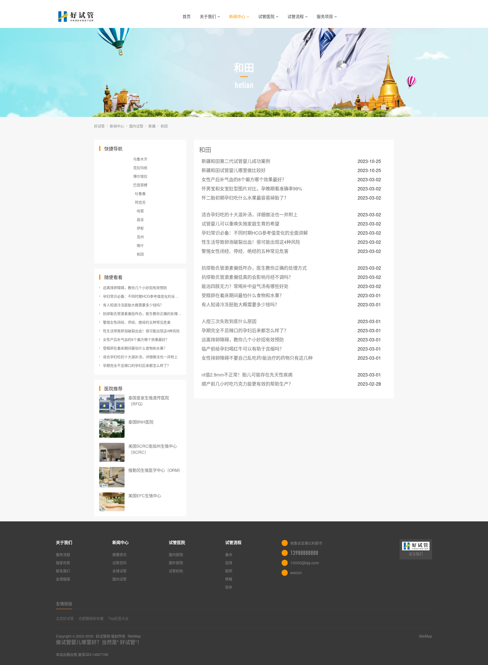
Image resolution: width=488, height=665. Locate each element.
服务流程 (63, 554)
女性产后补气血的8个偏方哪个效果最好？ (136, 339)
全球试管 (119, 570)
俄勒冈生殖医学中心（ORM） (155, 470)
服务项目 (325, 16)
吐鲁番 (140, 193)
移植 (228, 578)
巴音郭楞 (140, 184)
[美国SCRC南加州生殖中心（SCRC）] (112, 452)
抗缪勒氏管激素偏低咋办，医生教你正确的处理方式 (142, 313)
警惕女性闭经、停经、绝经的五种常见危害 (137, 322)
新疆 (152, 125)
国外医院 (176, 562)
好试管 (99, 125)
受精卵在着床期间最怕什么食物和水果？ (135, 348)
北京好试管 (65, 618)
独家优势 (63, 562)
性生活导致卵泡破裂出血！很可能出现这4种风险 (141, 330)
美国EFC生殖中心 (144, 495)
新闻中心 (237, 16)
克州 (140, 236)
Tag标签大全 (118, 618)
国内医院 (176, 554)
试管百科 (119, 562)
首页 (186, 16)
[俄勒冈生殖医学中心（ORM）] (112, 477)
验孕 (228, 587)
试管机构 (176, 570)
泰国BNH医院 (141, 422)
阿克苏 (140, 202)
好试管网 (103, 636)
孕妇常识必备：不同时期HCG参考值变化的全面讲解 (142, 296)
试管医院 (266, 16)
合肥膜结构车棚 (91, 618)
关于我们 (208, 16)
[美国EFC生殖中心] (112, 501)
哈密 (140, 210)
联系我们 (63, 570)
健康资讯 (119, 554)
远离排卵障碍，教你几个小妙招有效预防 (135, 287)
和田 (164, 125)
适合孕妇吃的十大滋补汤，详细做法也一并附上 (140, 356)
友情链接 (63, 578)
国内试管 (136, 125)
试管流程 (295, 16)
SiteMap (134, 636)
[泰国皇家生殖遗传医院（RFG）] (112, 404)
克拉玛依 (140, 167)
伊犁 (140, 228)
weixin (296, 573)
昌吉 (140, 219)
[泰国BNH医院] (112, 428)
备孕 (228, 554)
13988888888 (304, 553)
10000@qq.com (304, 563)
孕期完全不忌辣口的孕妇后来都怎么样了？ (137, 365)
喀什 (140, 245)
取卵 (228, 570)
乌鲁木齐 (140, 158)
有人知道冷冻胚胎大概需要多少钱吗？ (133, 304)
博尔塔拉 (140, 176)
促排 (228, 562)
